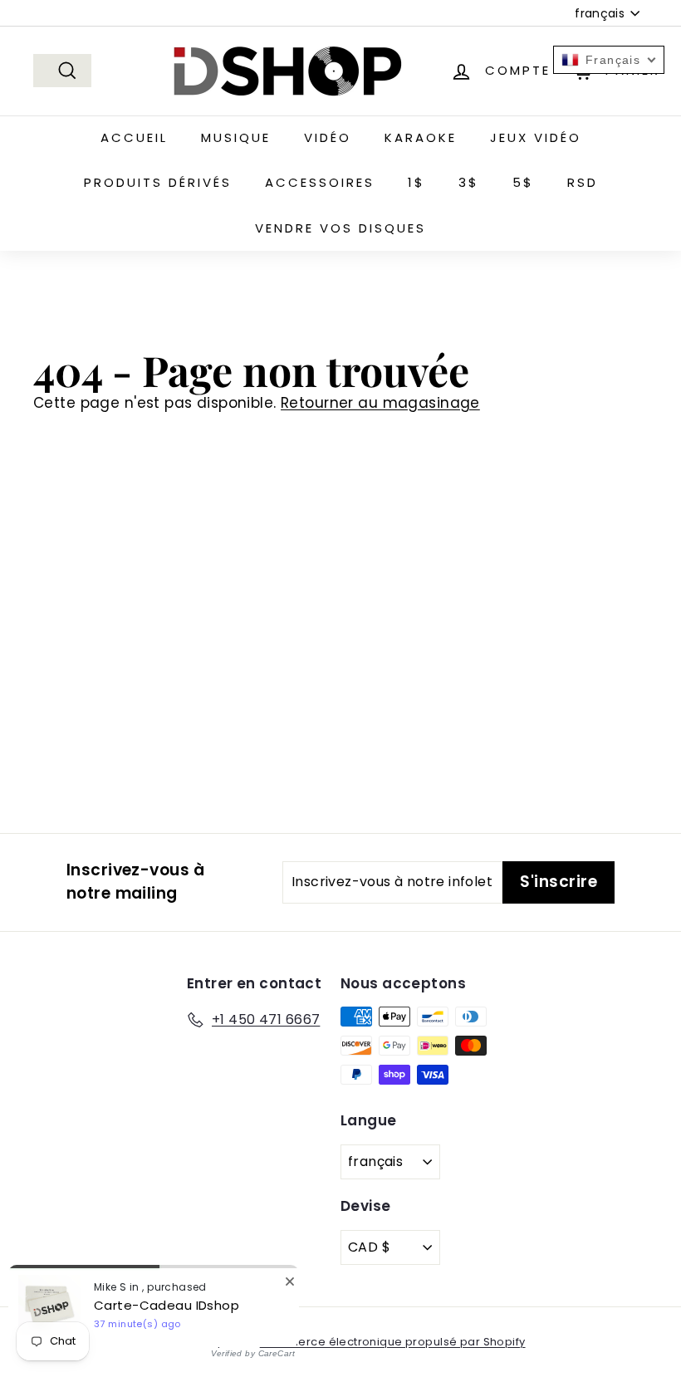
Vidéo (327, 137)
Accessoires (320, 182)
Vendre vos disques (340, 228)
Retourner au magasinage (380, 403)
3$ (468, 182)
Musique (236, 137)
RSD (582, 182)
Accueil (134, 137)
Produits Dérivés (158, 182)
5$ (523, 182)
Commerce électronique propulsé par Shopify (393, 1342)
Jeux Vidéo (535, 137)
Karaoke (421, 137)
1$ (416, 182)
